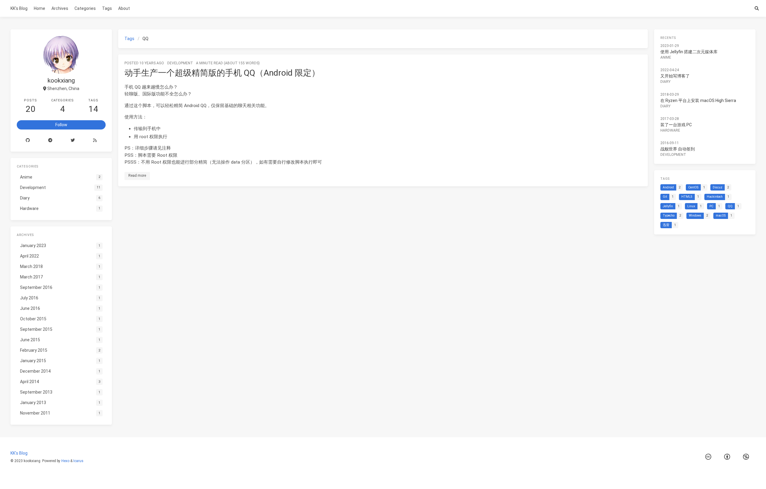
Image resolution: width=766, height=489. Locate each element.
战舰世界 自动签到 (677, 149)
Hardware (670, 130)
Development (180, 63)
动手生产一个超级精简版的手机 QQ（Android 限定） (222, 73)
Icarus (78, 461)
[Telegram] (50, 140)
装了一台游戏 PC (676, 124)
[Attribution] (727, 457)
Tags (107, 8)
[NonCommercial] (746, 457)
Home (39, 8)
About (124, 8)
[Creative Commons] (708, 457)
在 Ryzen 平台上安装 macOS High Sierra (698, 100)
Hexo (65, 461)
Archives (59, 8)
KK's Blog (19, 8)
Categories (85, 8)
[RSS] (95, 140)
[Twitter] (73, 140)
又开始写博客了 (675, 76)
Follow (61, 124)
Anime (665, 57)
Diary (665, 82)
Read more (137, 175)
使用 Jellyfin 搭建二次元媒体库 (689, 51)
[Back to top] (750, 477)
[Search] (756, 8)
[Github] (28, 140)
